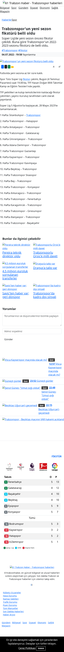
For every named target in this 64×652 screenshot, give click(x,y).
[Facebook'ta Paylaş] (2, 66)
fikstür (26, 79)
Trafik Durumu (10, 602)
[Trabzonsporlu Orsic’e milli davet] (47, 246)
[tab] (9, 467)
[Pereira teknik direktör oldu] (16, 246)
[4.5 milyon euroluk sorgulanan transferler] (16, 265)
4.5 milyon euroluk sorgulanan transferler (15, 274)
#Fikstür (23, 50)
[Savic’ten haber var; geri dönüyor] (16, 287)
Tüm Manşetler (10, 608)
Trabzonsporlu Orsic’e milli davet (45, 254)
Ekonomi (45, 7)
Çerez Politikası (27, 648)
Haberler (7, 19)
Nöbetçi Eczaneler (12, 592)
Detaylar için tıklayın (32, 556)
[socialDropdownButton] (12, 67)
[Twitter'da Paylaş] (5, 66)
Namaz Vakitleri (11, 598)
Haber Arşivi (9, 614)
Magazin (5, 11)
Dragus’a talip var (45, 268)
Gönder (8, 339)
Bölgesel (5, 7)
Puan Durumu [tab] (11, 456)
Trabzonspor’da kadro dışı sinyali (44, 295)
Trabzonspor (33, 115)
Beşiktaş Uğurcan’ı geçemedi (48, 409)
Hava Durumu (10, 595)
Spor (14, 7)
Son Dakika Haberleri (13, 611)
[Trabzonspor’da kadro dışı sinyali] (47, 287)
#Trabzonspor (10, 50)
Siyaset (34, 7)
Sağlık (54, 7)
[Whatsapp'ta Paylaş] (9, 66)
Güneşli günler (41, 381)
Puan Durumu (10, 605)
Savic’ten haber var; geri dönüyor (15, 295)
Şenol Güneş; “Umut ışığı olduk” (49, 393)
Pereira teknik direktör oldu (11, 254)
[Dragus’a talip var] (44, 263)
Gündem (23, 7)
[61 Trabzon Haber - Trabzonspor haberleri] (32, 3)
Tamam (41, 648)
